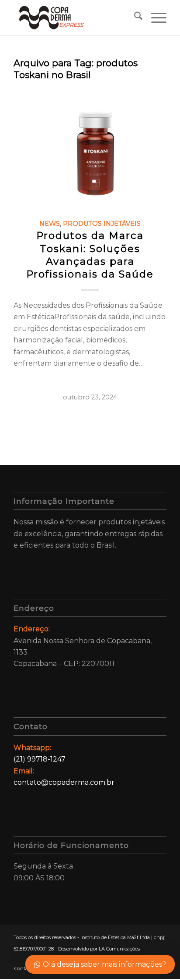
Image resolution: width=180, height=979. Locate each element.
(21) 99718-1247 (40, 759)
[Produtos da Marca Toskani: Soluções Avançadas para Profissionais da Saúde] (90, 147)
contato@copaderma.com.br (64, 782)
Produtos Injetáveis (102, 224)
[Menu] (154, 17)
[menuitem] (133, 17)
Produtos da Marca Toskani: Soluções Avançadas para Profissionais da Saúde (90, 254)
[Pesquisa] (133, 17)
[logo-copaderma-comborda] (75, 17)
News (49, 224)
